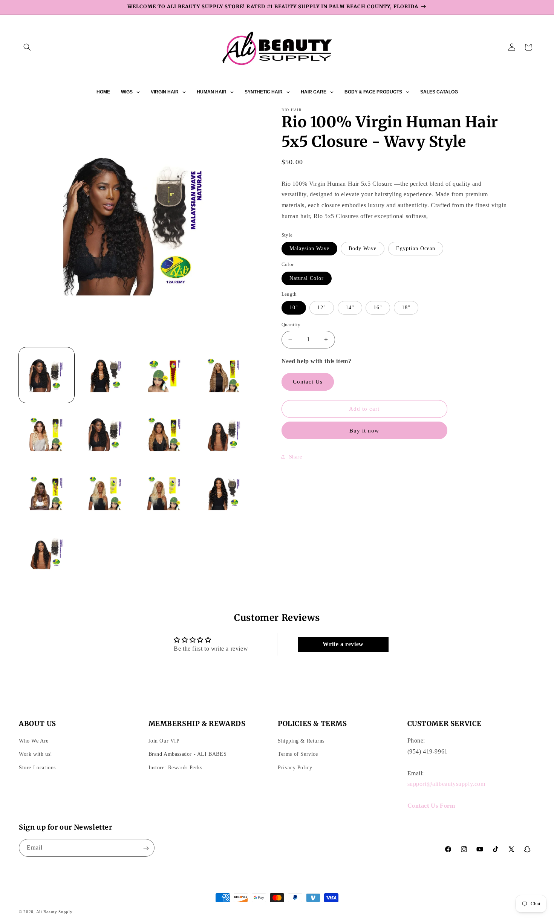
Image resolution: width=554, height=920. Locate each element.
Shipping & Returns (301, 741)
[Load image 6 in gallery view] (105, 434)
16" (377, 307)
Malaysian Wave (309, 248)
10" (293, 307)
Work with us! (35, 754)
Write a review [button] (343, 644)
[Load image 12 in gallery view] (223, 493)
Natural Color (306, 278)
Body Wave (362, 248)
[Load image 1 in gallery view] (46, 375)
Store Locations (37, 767)
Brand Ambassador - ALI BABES (187, 754)
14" (350, 307)
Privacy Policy (295, 767)
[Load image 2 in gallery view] (105, 375)
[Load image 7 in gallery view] (164, 434)
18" (406, 307)
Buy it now (364, 430)
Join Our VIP (164, 741)
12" (321, 307)
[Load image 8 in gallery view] (223, 434)
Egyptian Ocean (415, 248)
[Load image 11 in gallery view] (164, 493)
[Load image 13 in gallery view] (46, 552)
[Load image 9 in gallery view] (46, 493)
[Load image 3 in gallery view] (164, 375)
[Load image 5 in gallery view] (46, 434)
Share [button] (295, 457)
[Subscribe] (146, 848)
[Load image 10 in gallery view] (105, 493)
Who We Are (34, 741)
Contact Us (308, 382)
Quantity (291, 324)
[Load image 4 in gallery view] (223, 375)
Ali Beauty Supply (54, 911)
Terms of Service (298, 754)
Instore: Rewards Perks (175, 767)
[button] (27, 47)
